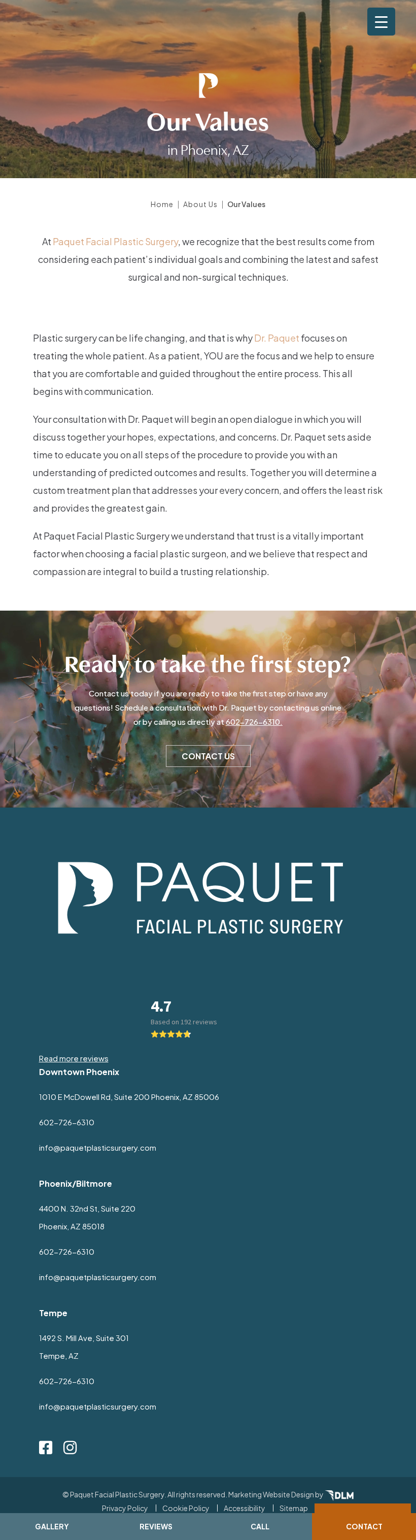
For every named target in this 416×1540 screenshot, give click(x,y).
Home (162, 204)
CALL (260, 1526)
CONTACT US (208, 756)
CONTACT (364, 1526)
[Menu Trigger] (381, 22)
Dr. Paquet (276, 338)
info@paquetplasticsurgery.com (97, 1147)
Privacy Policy (125, 1508)
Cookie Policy (186, 1508)
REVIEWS (156, 1526)
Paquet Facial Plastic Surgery (115, 241)
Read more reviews (74, 1058)
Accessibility (244, 1508)
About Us (200, 204)
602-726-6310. (254, 721)
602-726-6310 (66, 1122)
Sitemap (294, 1508)
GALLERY (52, 1526)
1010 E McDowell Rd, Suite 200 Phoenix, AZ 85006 (129, 1096)
